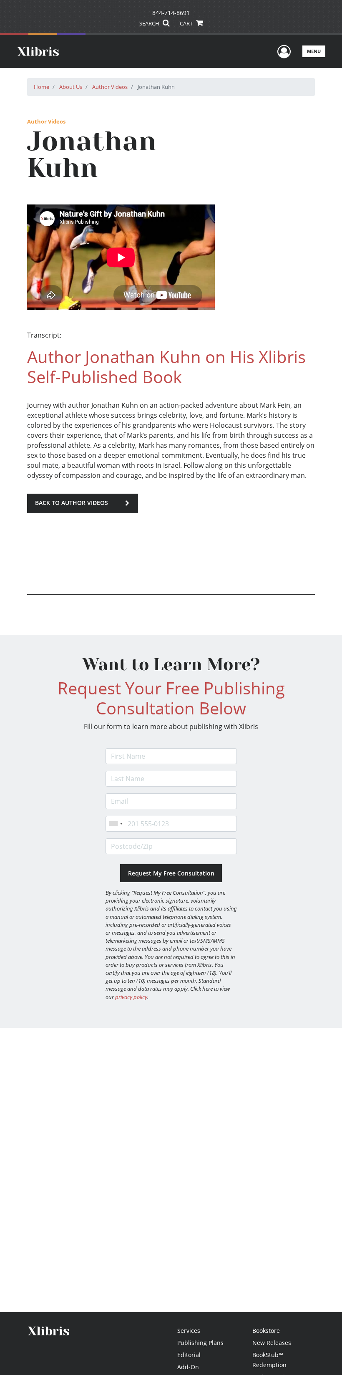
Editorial (189, 1355)
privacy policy (131, 997)
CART (187, 23)
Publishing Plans (200, 1343)
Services (188, 1331)
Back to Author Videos (71, 503)
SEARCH (150, 23)
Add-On (188, 1367)
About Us (70, 87)
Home (41, 87)
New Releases (271, 1343)
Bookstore (266, 1331)
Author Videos (110, 87)
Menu (314, 51)
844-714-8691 (171, 13)
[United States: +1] (115, 823)
